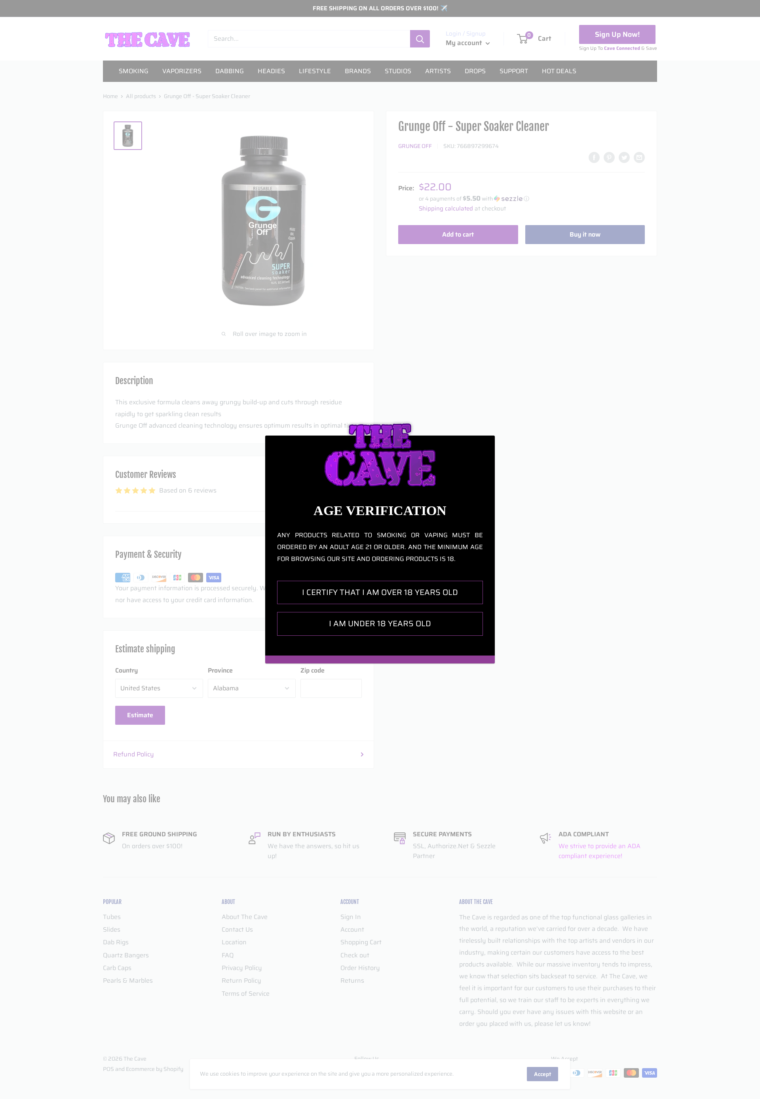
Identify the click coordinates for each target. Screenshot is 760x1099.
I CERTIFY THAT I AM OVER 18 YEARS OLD (380, 592)
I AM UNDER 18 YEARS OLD (380, 623)
